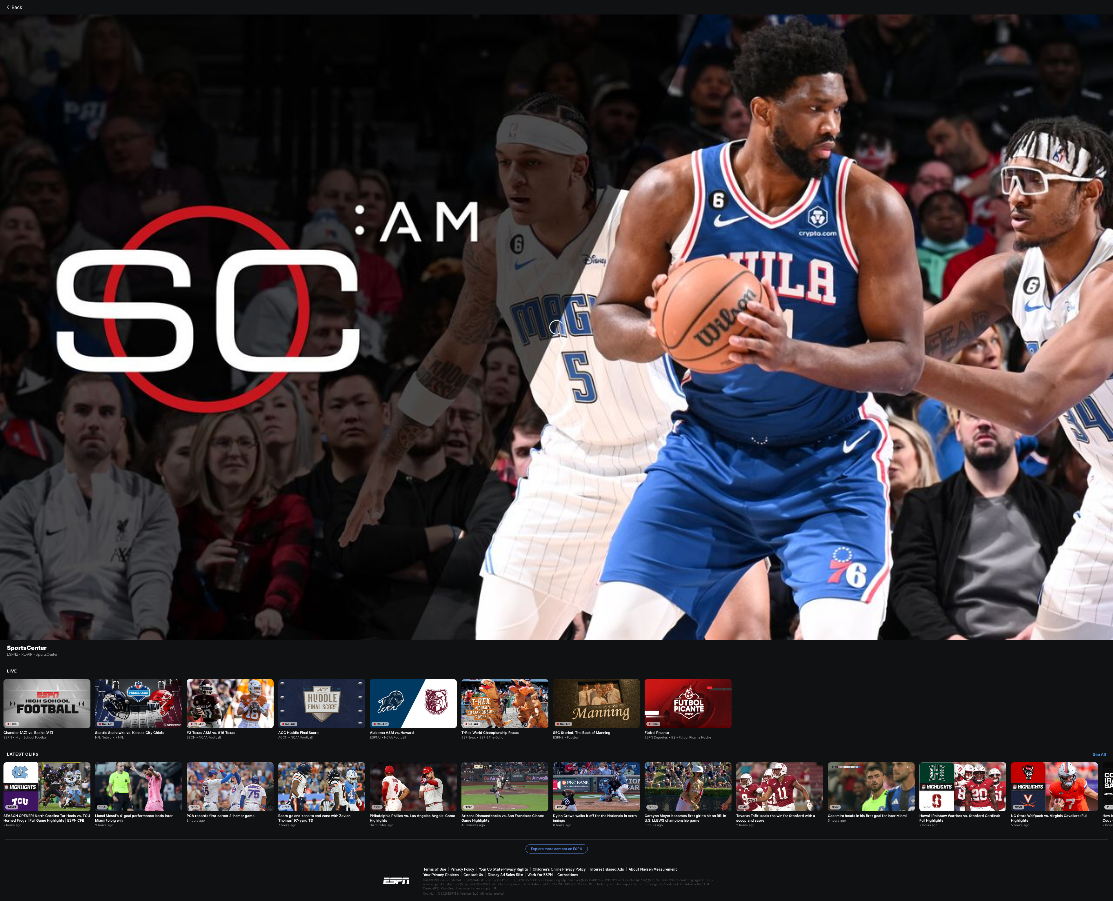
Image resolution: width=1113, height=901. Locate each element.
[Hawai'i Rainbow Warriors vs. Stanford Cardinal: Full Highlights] (962, 794)
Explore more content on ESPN (556, 849)
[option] (46, 709)
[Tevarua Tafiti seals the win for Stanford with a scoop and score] (779, 794)
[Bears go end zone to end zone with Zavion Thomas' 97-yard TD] (321, 794)
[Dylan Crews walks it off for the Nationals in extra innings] (596, 794)
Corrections (567, 875)
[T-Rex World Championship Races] (504, 709)
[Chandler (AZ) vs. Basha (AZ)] (46, 709)
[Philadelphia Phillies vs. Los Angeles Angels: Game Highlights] (413, 794)
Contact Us (473, 875)
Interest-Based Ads (607, 869)
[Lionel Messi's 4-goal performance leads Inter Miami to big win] (138, 794)
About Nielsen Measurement (653, 869)
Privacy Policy (462, 869)
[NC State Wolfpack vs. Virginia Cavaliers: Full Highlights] (1054, 794)
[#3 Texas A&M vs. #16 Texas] (230, 709)
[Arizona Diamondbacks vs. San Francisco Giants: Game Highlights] (504, 794)
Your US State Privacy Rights (503, 869)
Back (17, 7)
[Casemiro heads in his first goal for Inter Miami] (871, 792)
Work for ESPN (540, 875)
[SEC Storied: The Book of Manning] (596, 709)
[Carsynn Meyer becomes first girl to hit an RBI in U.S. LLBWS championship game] (688, 794)
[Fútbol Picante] (688, 709)
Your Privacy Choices (441, 875)
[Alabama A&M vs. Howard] (413, 709)
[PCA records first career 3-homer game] (230, 792)
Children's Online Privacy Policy (559, 869)
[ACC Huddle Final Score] (321, 709)
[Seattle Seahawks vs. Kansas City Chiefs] (138, 709)
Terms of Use (434, 869)
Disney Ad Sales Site (505, 875)
